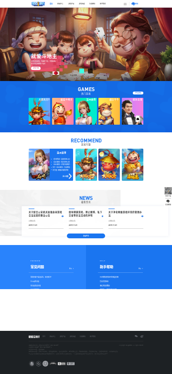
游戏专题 (82, 3)
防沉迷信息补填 (36, 285)
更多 (71, 268)
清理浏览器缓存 (105, 285)
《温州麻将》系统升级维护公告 (63, 164)
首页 (51, 3)
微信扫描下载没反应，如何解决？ (41, 277)
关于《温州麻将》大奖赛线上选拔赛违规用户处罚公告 (63, 167)
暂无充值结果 (104, 281)
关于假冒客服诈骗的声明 (60, 170)
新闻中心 (60, 3)
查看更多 (86, 235)
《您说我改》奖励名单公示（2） (63, 159)
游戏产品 (71, 3)
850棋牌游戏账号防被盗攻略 (109, 277)
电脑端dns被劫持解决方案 (108, 289)
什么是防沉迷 (35, 281)
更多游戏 (138, 93)
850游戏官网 (35, 289)
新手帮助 (103, 3)
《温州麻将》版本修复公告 (61, 162)
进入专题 (65, 176)
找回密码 (92, 3)
